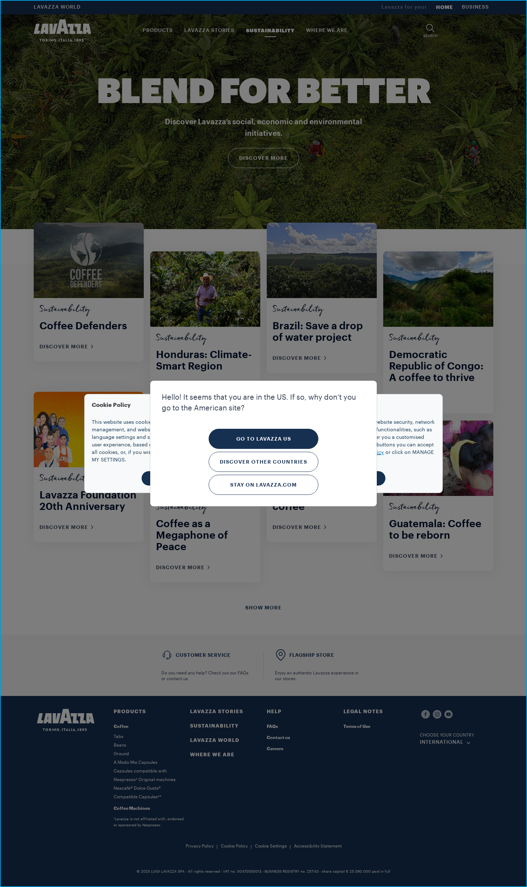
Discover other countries (263, 461)
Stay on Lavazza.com (263, 484)
